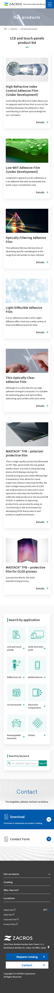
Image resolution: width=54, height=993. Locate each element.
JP (44, 909)
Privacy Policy (10, 924)
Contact (27, 965)
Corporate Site (10, 919)
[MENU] (50, 4)
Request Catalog (27, 957)
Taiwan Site (8, 909)
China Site (8, 914)
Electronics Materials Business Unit (37, 4)
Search (42, 763)
